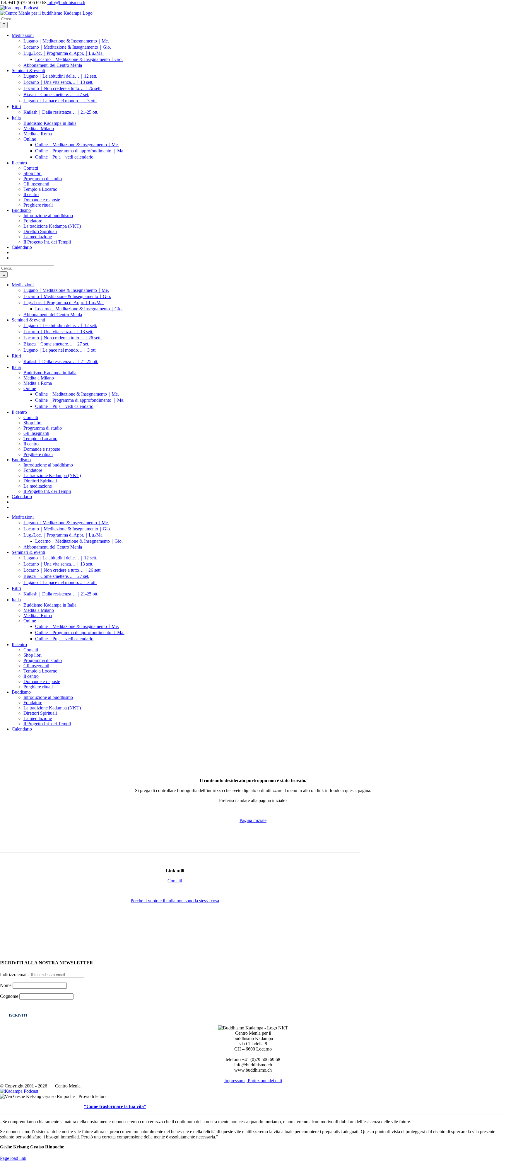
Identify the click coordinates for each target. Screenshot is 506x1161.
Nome (5, 985)
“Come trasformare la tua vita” (115, 1106)
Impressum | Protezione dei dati (253, 1080)
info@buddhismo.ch (66, 2)
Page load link (13, 1158)
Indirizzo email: (15, 974)
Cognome (9, 996)
